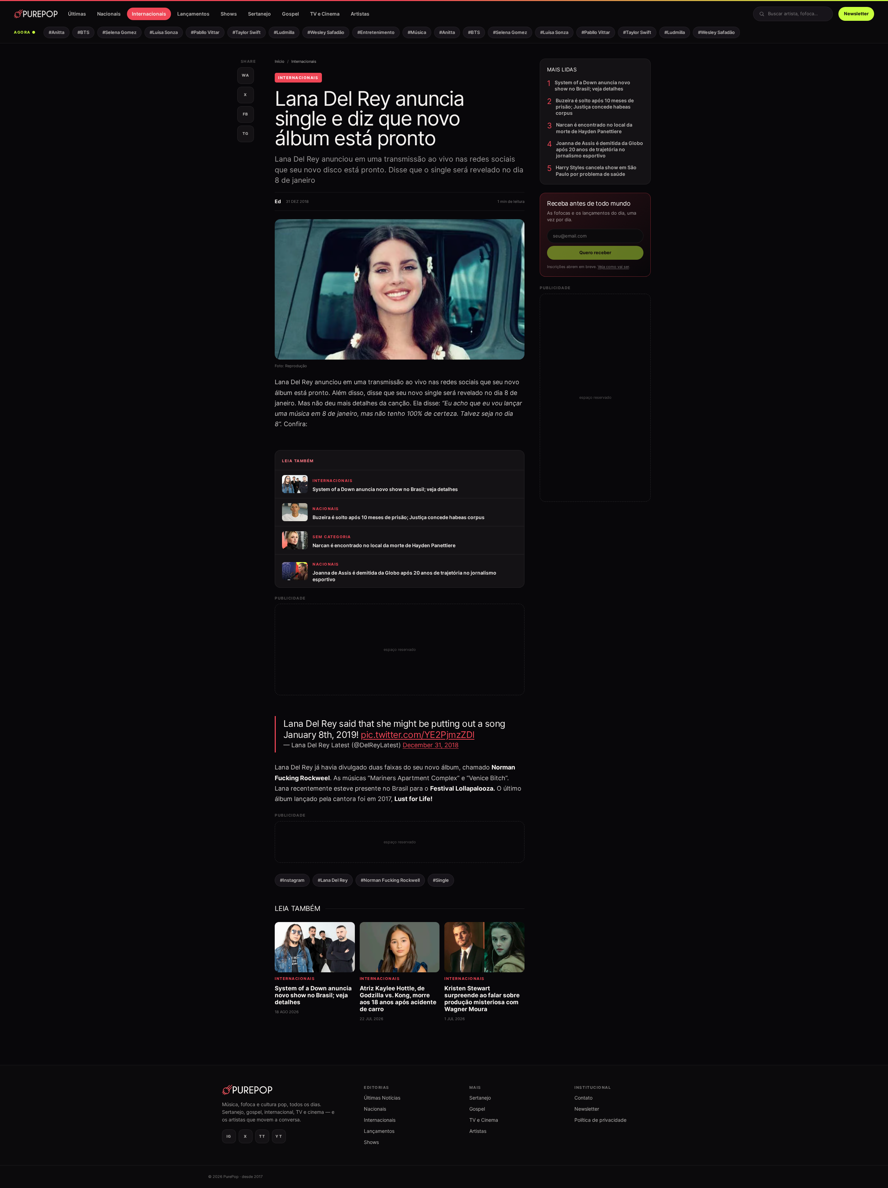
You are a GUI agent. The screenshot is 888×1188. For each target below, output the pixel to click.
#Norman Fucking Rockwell (390, 880)
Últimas (77, 14)
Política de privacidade (600, 1120)
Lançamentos (193, 14)
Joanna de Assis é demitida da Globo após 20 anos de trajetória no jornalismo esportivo (599, 149)
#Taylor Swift (236, 32)
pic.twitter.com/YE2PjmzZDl (417, 734)
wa (245, 75)
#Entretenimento (365, 32)
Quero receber (595, 252)
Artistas (360, 14)
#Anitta (46, 32)
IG (229, 1136)
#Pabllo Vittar (195, 32)
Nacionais (109, 14)
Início (279, 61)
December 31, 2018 (431, 745)
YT (278, 1136)
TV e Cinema (325, 14)
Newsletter (856, 13)
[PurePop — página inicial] (36, 13)
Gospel (290, 14)
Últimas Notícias (382, 1098)
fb (245, 114)
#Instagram (292, 880)
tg (245, 133)
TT (262, 1136)
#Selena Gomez (109, 32)
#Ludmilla (274, 32)
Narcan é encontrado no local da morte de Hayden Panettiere (594, 128)
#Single (441, 880)
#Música (407, 32)
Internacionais (149, 14)
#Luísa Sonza (153, 32)
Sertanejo (259, 14)
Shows (229, 14)
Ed (278, 201)
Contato (583, 1098)
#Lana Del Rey (333, 880)
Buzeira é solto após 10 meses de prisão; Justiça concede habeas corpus (595, 106)
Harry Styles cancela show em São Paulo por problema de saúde (596, 170)
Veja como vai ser (613, 266)
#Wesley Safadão (315, 32)
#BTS (73, 32)
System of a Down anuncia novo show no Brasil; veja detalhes (592, 85)
